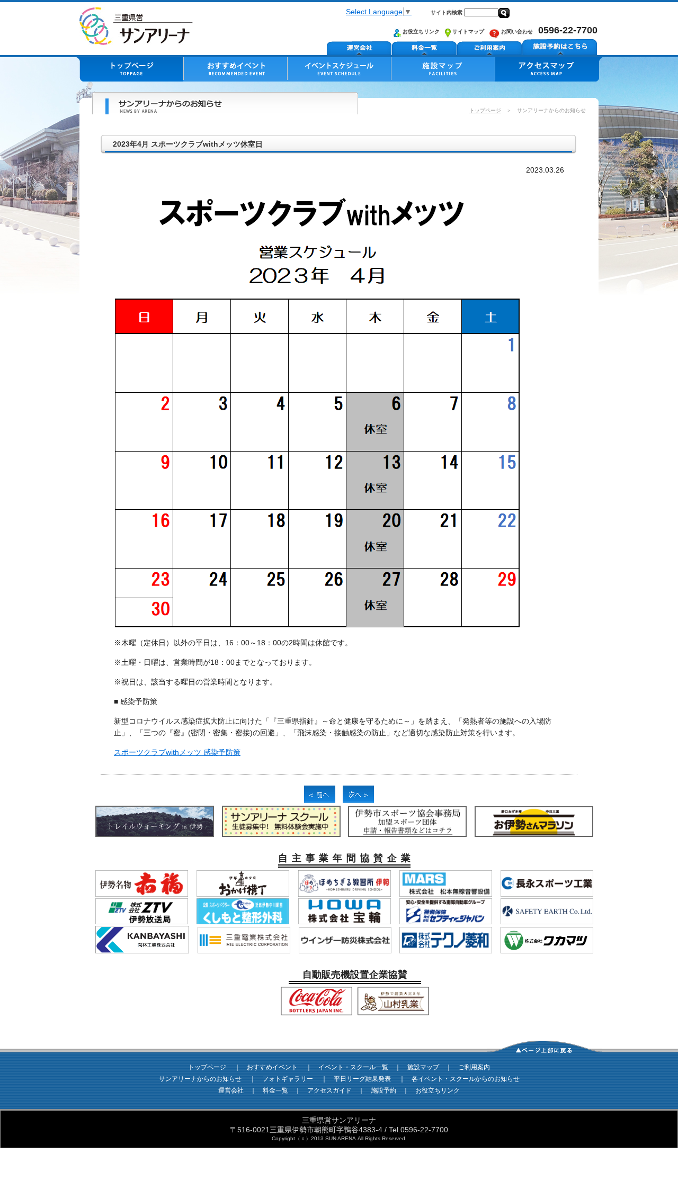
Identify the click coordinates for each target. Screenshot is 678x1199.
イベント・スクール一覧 (353, 1067)
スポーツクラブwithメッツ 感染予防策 (177, 752)
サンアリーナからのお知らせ (200, 1079)
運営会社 (231, 1090)
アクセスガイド (329, 1090)
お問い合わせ (516, 31)
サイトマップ (467, 31)
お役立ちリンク (420, 31)
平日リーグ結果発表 (362, 1079)
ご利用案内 (474, 1067)
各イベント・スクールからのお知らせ (466, 1079)
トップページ (485, 110)
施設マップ (423, 1067)
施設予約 (383, 1090)
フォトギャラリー (287, 1079)
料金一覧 (275, 1090)
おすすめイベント (272, 1067)
